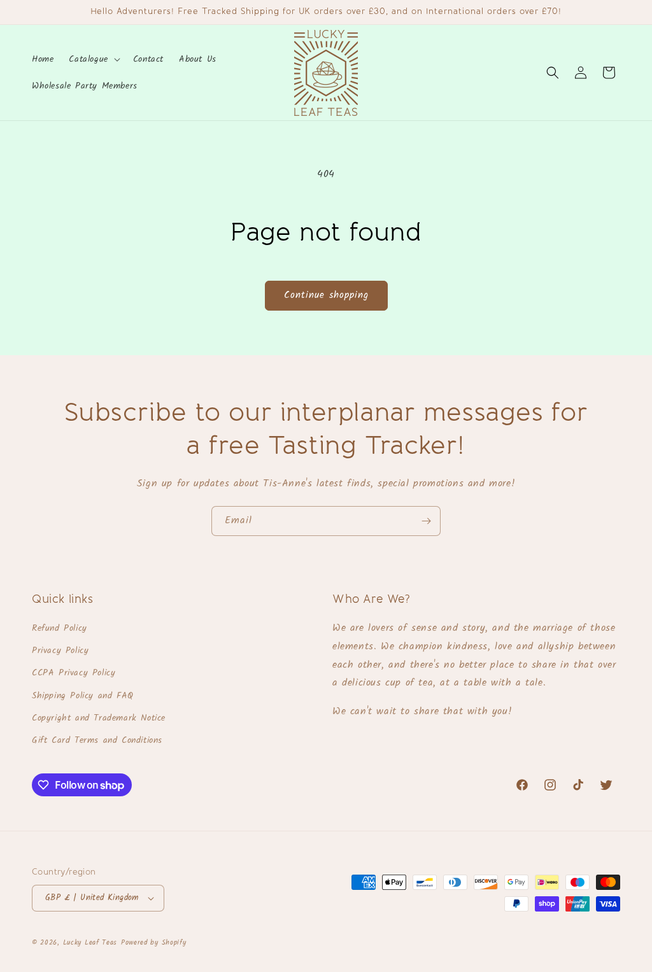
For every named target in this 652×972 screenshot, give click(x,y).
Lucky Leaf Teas (90, 942)
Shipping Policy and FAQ (83, 696)
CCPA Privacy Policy (73, 673)
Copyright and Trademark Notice (99, 718)
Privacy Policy (60, 651)
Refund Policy (59, 628)
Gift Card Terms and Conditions (97, 740)
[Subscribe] (426, 521)
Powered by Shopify (154, 942)
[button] (93, 59)
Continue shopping (326, 295)
